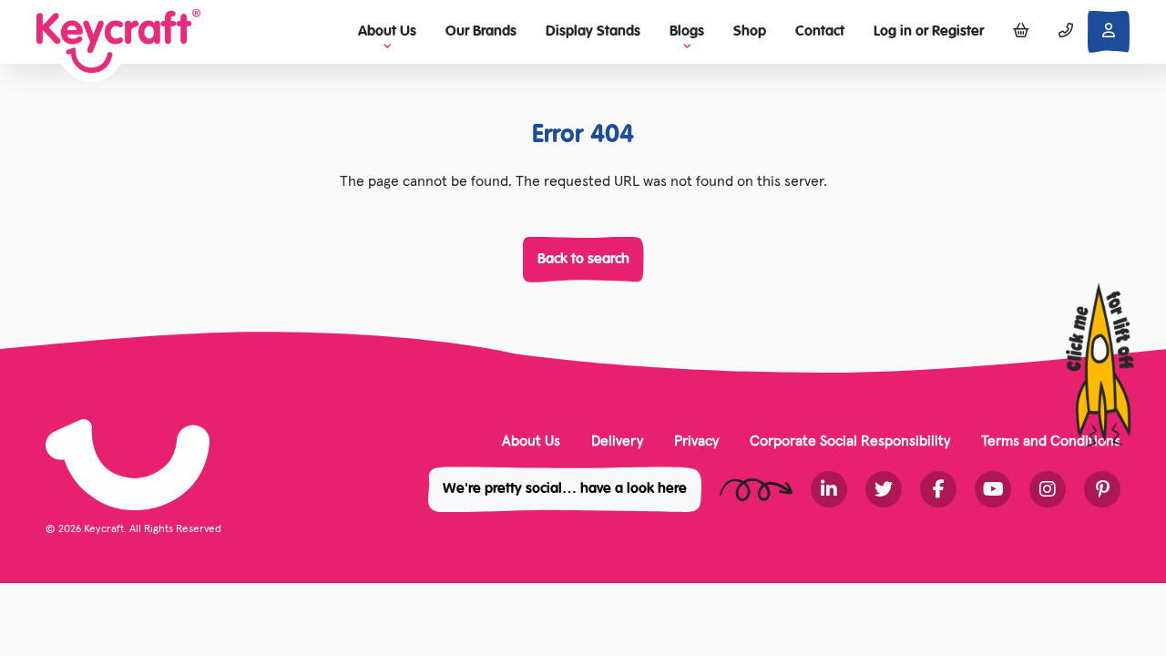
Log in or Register (929, 32)
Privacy (696, 440)
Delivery (617, 440)
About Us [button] (387, 32)
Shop (749, 32)
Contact (819, 32)
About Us (531, 440)
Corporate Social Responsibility (850, 440)
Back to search (583, 259)
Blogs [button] (687, 32)
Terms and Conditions (1050, 440)
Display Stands (593, 32)
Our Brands (481, 32)
